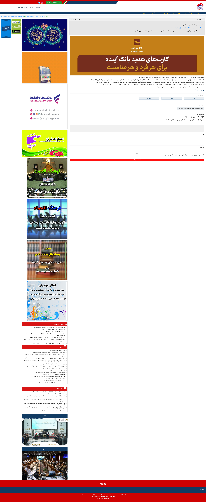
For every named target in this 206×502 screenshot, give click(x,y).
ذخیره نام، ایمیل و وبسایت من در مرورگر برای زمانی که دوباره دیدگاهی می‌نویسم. (184, 155)
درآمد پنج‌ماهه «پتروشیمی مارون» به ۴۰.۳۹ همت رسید (54, 374)
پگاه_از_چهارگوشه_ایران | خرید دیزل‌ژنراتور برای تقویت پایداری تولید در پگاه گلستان (48, 392)
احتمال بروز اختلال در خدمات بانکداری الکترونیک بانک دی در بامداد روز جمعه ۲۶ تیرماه (47, 337)
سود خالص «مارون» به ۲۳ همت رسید (57, 370)
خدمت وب (99, 498)
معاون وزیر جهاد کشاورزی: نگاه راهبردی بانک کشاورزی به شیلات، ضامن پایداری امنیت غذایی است (45, 366)
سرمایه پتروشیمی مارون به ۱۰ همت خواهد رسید (55, 378)
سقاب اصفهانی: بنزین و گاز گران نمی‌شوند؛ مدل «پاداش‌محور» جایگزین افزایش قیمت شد (47, 343)
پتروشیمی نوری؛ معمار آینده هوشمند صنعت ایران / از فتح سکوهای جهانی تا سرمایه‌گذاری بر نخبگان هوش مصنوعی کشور (44, 334)
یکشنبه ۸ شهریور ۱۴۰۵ (57, 2)
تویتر (172, 98)
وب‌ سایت (201, 147)
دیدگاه (202, 123)
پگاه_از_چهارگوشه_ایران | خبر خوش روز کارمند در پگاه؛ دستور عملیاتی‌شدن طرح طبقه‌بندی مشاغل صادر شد (44, 396)
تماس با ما (26, 7)
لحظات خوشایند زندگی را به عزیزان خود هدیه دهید (185, 28)
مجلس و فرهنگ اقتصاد (142, 13)
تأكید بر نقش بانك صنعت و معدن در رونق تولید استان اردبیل (52, 329)
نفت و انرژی (192, 13)
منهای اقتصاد (150, 13)
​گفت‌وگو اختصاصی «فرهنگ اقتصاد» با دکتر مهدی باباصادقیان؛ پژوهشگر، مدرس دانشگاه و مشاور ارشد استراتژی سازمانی (44, 340)
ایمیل (202, 141)
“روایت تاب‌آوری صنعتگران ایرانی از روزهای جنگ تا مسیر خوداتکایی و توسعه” (49, 352)
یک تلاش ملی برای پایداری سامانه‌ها (60, 17)
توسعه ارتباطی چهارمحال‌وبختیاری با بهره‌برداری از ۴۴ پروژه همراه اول (51, 411)
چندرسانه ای (157, 13)
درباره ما (31, 7)
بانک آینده (196, 90)
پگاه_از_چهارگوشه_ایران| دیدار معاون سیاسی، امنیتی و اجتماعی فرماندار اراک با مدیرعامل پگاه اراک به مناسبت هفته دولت (44, 404)
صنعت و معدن (185, 13)
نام (203, 134)
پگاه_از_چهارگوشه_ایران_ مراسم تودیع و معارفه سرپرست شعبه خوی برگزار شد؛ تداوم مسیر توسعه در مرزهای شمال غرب (44, 400)
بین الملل (163, 13)
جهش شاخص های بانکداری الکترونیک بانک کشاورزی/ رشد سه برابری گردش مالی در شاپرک (46, 364)
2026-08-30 (48, 2)
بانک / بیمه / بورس (200, 13)
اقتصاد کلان (169, 13)
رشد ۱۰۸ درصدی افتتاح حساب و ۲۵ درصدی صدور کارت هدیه (52, 368)
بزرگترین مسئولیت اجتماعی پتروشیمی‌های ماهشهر (54, 331)
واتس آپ (149, 98)
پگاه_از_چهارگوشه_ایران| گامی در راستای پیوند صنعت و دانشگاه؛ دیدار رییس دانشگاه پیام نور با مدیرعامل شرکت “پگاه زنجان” (44, 407)
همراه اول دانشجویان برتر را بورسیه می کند (56, 394)
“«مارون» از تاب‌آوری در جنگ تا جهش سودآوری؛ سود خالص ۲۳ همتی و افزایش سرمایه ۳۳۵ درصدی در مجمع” (44, 355)
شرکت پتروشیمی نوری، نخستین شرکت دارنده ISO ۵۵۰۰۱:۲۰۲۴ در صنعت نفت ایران (48, 327)
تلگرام (194, 98)
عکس (44, 449)
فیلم (44, 416)
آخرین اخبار (60, 347)
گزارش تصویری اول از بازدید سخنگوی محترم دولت (54, 381)
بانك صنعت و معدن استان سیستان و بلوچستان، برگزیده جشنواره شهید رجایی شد (48, 376)
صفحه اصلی (37, 7)
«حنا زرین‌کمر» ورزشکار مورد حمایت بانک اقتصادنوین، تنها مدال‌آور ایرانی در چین (49, 383)
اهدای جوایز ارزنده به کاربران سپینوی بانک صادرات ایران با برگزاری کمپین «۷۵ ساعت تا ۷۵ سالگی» (45, 358)
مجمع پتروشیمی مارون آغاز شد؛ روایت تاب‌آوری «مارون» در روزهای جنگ (50, 372)
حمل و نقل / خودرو (177, 13)
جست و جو (20, 7)
